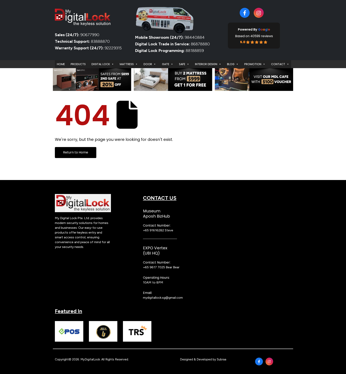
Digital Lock (101, 64)
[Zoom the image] (83, 196)
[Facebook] (245, 13)
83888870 (100, 41)
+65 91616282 (153, 230)
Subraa (221, 359)
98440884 (194, 37)
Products (78, 64)
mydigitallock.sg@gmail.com (163, 297)
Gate (165, 64)
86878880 (200, 44)
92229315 (113, 48)
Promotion (252, 64)
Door (148, 64)
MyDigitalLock (90, 359)
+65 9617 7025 (154, 267)
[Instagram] (259, 13)
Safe (182, 64)
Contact (278, 64)
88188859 (195, 50)
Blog (230, 64)
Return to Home (75, 152)
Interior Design (206, 64)
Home (61, 64)
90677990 (89, 34)
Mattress (127, 64)
